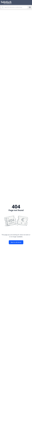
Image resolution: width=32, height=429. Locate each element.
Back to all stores (16, 242)
